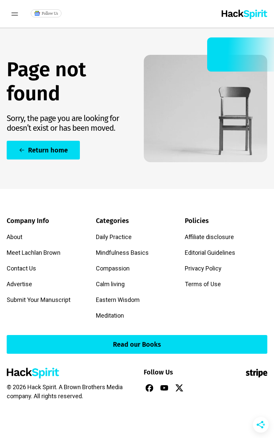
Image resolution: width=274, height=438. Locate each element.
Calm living (110, 284)
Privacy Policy (203, 268)
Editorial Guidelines (210, 252)
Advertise (19, 284)
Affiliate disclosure (209, 236)
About (14, 236)
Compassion (113, 268)
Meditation (110, 315)
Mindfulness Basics (122, 252)
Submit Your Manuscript (39, 299)
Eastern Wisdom (118, 299)
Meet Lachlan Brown (33, 252)
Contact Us (21, 268)
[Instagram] (194, 388)
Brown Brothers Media (93, 387)
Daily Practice (114, 236)
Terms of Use (203, 284)
